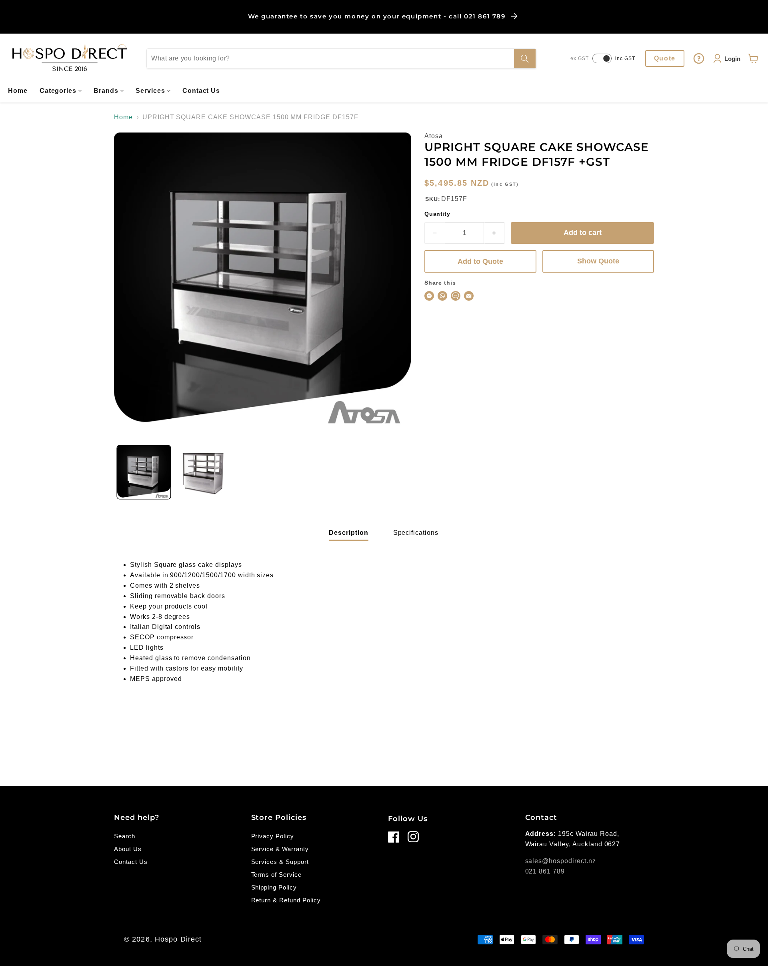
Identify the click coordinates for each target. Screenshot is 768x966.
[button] (61, 90)
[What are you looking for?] (525, 58)
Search (124, 836)
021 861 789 (545, 871)
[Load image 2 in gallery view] (203, 472)
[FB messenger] (429, 296)
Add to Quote (480, 261)
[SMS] (455, 296)
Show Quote (598, 261)
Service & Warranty (280, 849)
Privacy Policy (272, 836)
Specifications (415, 532)
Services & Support (280, 861)
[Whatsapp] (442, 296)
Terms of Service (276, 874)
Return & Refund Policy (286, 900)
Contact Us (131, 861)
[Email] (469, 296)
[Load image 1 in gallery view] (143, 472)
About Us (128, 849)
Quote (665, 58)
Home (123, 117)
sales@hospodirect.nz (560, 861)
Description (348, 532)
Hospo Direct (178, 939)
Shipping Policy (274, 887)
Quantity (437, 214)
